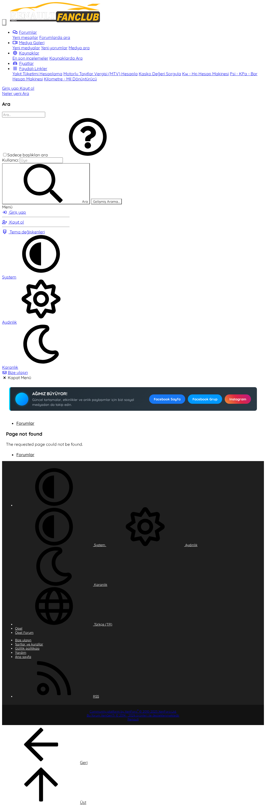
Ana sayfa (23, 657)
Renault (133, 719)
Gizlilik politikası (27, 648)
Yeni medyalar (26, 47)
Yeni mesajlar (25, 37)
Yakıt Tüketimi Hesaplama (37, 73)
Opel (18, 628)
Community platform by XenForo (133, 711)
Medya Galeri (31, 42)
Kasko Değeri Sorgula (160, 73)
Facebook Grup (204, 399)
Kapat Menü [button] (19, 377)
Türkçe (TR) (102, 624)
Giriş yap (17, 212)
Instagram (237, 399)
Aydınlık (190, 545)
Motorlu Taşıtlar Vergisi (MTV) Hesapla (100, 73)
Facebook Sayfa (167, 399)
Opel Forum (24, 632)
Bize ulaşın (18, 372)
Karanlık (100, 584)
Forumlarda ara (54, 37)
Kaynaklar (29, 52)
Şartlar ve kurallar (29, 644)
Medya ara (79, 47)
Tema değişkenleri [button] (27, 231)
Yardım (20, 652)
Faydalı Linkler (33, 68)
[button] (88, 154)
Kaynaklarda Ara (66, 58)
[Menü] (4, 22)
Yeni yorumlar (54, 47)
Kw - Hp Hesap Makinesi (205, 73)
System (99, 545)
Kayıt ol (16, 222)
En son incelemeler (30, 58)
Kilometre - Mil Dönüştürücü (70, 78)
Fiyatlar (26, 63)
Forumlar (28, 32)
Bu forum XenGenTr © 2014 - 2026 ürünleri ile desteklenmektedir (133, 715)
